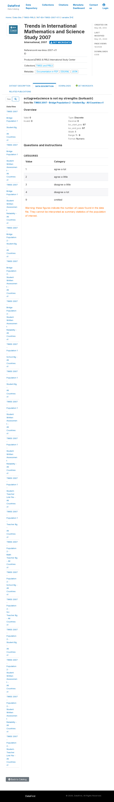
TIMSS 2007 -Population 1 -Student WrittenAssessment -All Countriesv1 (12, 417)
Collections (48, 5)
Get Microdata (61, 42)
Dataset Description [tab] (19, 86)
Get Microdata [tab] (85, 86)
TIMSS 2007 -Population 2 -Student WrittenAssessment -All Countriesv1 (12, 676)
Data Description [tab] (44, 86)
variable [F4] (67, 17)
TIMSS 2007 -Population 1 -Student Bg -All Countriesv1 (12, 384)
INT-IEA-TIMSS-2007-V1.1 (48, 17)
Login (105, 8)
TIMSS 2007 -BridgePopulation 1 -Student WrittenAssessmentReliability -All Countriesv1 (12, 203)
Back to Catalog (18, 779)
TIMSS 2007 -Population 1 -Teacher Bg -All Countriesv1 (12, 524)
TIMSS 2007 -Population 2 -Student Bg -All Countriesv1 (12, 642)
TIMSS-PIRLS (29, 17)
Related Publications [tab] (20, 91)
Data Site (17, 17)
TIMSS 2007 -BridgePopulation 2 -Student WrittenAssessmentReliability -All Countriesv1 (12, 320)
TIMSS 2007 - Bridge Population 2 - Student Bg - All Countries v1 (68, 102)
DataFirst (14, 5)
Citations (63, 5)
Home (8, 17)
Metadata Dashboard (79, 6)
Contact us (93, 6)
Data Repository (31, 6)
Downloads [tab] (65, 86)
